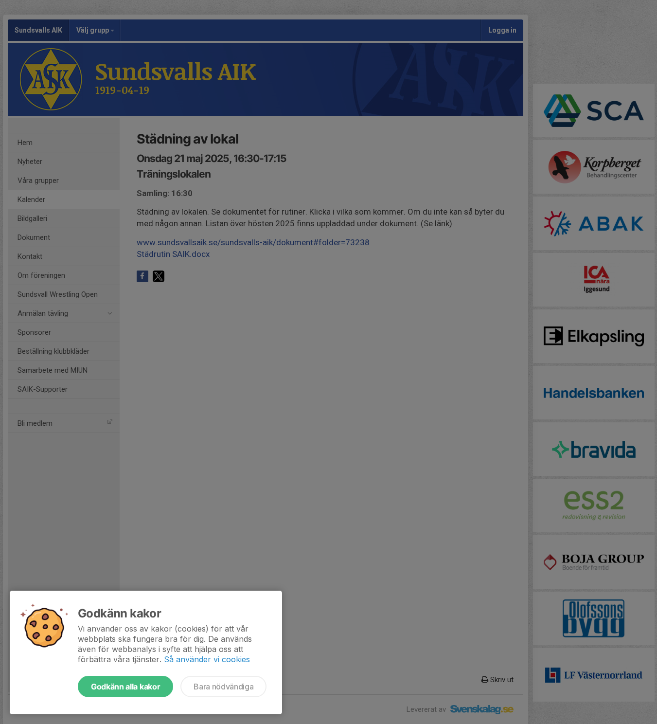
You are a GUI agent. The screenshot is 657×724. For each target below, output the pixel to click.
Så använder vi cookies (207, 659)
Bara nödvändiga (223, 686)
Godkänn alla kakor (125, 686)
